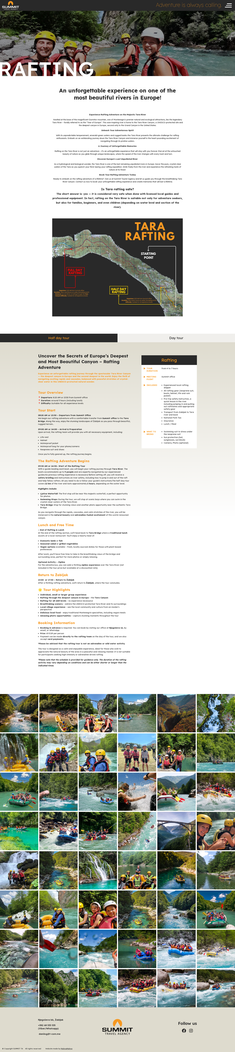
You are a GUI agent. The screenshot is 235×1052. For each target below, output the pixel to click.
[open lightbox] (19, 713)
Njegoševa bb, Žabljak (50, 1019)
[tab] (59, 338)
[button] (228, 5)
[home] (10, 5)
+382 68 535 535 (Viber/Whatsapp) (48, 1027)
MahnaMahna (66, 1049)
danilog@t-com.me (49, 1034)
